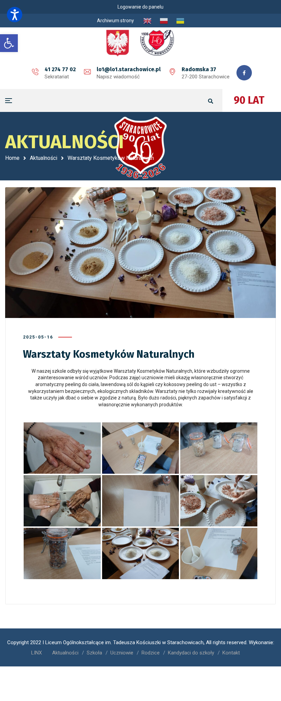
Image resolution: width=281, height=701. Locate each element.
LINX (36, 653)
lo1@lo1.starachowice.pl (129, 69)
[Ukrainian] (180, 20)
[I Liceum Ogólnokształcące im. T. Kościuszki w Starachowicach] (140, 43)
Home (12, 158)
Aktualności (43, 158)
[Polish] (164, 20)
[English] (147, 20)
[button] (14, 14)
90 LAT (249, 100)
